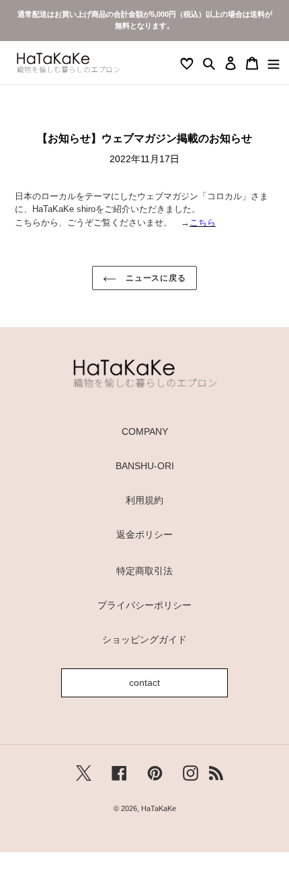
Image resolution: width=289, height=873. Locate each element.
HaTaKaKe (158, 808)
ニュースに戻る (155, 278)
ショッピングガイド (144, 639)
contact (144, 682)
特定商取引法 (144, 570)
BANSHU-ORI (145, 465)
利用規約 (144, 500)
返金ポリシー (144, 534)
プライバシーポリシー (144, 605)
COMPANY (145, 431)
